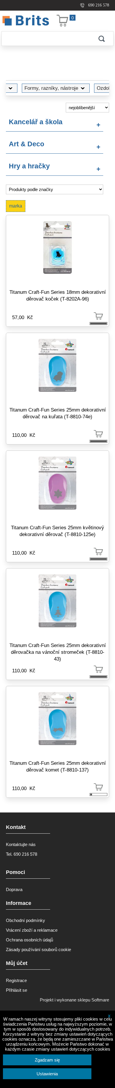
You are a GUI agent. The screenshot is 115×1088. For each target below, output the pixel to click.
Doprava (14, 889)
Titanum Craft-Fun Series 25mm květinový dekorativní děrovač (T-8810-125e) (57, 531)
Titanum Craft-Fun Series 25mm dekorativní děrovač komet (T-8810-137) (57, 766)
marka (15, 205)
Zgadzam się (47, 1059)
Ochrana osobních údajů (29, 939)
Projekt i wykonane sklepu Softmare (74, 999)
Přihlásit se (16, 990)
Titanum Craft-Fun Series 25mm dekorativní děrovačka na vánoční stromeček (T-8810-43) (57, 652)
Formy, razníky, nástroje (51, 88)
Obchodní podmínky (25, 920)
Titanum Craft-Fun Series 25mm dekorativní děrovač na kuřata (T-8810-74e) (57, 413)
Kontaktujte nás (21, 844)
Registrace (16, 980)
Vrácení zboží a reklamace (32, 930)
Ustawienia (47, 1073)
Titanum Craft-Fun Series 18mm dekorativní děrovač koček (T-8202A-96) (57, 295)
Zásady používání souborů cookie (38, 949)
